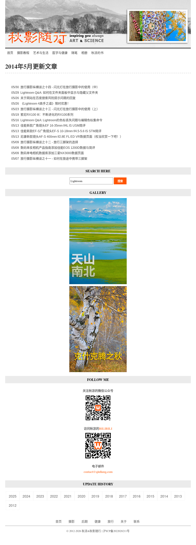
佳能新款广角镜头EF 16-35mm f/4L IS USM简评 (48, 125)
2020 (81, 496)
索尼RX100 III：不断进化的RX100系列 (42, 114)
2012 (12, 505)
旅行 (111, 521)
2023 (40, 496)
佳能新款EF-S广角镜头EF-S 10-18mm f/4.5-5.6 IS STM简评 (56, 131)
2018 (109, 496)
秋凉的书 (97, 53)
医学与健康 (60, 53)
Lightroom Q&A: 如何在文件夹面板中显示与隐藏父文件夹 (54, 92)
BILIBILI (105, 428)
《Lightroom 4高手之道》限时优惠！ (40, 103)
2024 (26, 496)
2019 (95, 496)
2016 (136, 496)
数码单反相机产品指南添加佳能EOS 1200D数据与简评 (53, 147)
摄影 (72, 521)
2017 (123, 496)
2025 (12, 496)
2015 (150, 496)
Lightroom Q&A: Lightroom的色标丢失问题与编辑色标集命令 (56, 120)
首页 (10, 53)
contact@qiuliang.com (98, 471)
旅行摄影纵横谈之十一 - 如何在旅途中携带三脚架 (49, 158)
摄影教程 (23, 53)
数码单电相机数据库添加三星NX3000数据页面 (47, 153)
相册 (84, 53)
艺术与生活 (40, 53)
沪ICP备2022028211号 (116, 531)
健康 (98, 521)
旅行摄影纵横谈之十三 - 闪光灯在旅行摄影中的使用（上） (55, 109)
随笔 (74, 53)
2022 (54, 496)
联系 (137, 521)
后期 (85, 521)
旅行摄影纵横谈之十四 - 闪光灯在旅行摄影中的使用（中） (55, 87)
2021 (68, 496)
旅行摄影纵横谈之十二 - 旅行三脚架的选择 (44, 142)
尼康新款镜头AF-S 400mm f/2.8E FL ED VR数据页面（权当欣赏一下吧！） (67, 136)
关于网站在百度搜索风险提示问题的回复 (43, 98)
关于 (124, 521)
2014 (164, 496)
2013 (178, 496)
